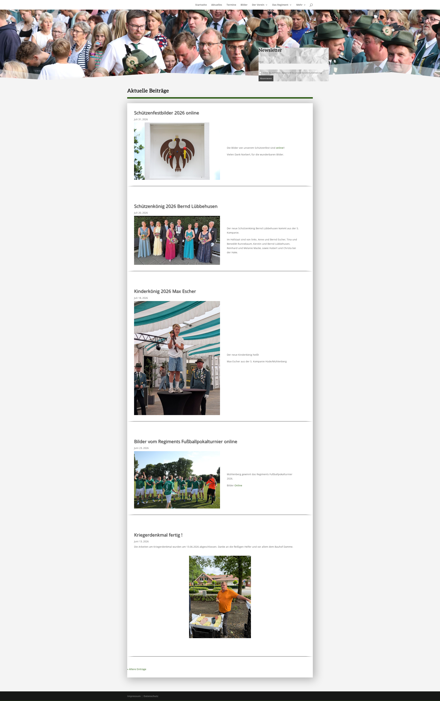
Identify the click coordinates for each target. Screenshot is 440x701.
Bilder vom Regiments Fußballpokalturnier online (185, 441)
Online (238, 485)
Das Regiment (280, 5)
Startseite (201, 5)
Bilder (244, 5)
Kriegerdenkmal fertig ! (158, 535)
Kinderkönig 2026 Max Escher (165, 291)
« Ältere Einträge (136, 669)
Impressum (134, 696)
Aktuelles (216, 5)
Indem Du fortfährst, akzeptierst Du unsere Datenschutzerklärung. (292, 72)
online (279, 147)
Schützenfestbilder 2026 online (166, 113)
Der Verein (258, 5)
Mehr (299, 5)
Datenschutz (151, 696)
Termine (231, 5)
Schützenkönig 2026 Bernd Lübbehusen (175, 206)
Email (260, 62)
